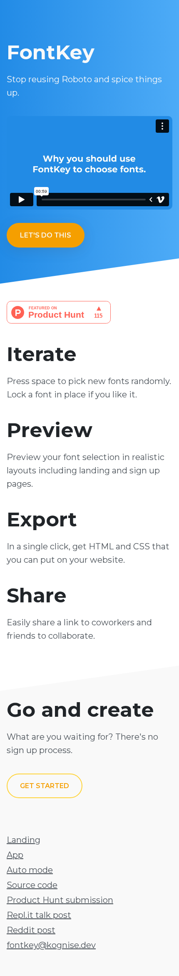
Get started (44, 786)
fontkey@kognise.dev (51, 945)
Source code (32, 885)
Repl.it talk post (39, 915)
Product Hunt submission (60, 900)
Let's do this (45, 235)
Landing (23, 840)
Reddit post (31, 930)
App (15, 855)
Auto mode (30, 870)
